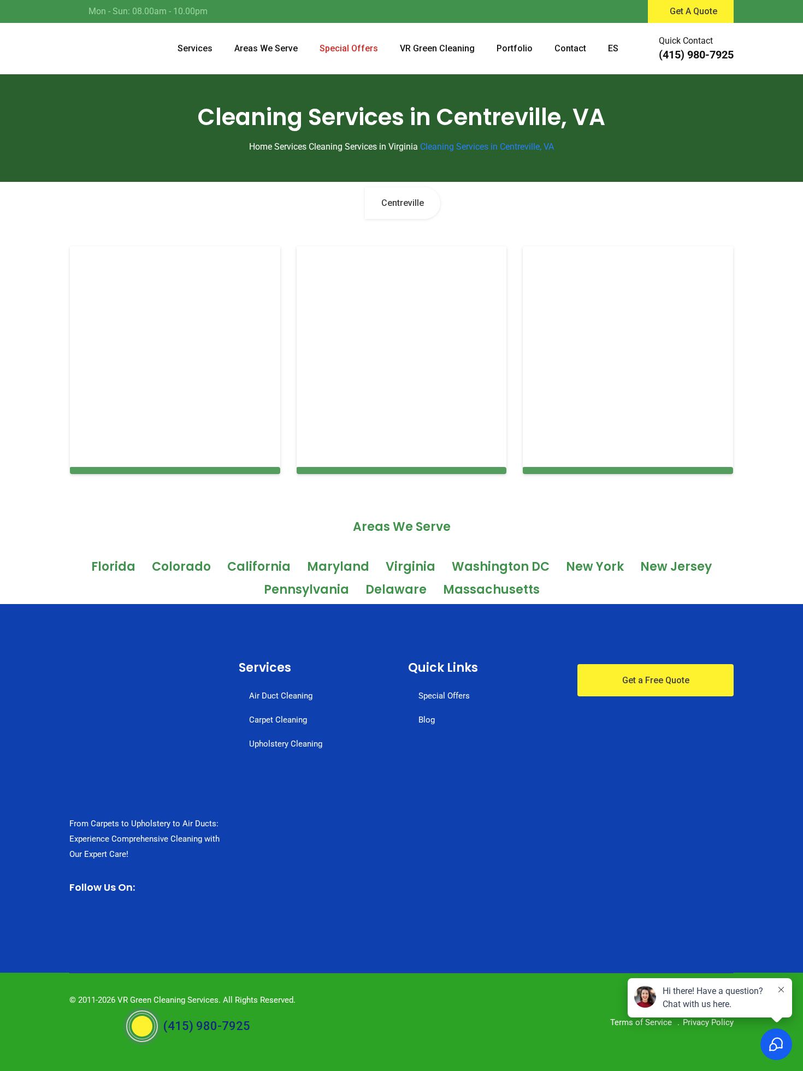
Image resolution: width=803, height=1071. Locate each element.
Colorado (181, 566)
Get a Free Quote (655, 680)
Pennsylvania (306, 589)
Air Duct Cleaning (280, 696)
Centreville (402, 203)
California (259, 566)
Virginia (410, 566)
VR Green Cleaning (437, 48)
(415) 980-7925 (696, 54)
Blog (426, 720)
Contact (570, 48)
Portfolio (515, 48)
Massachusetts (491, 589)
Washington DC (501, 566)
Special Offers (349, 48)
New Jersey (676, 566)
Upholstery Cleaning (285, 744)
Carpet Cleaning (278, 720)
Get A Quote (693, 11)
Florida (113, 566)
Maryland (338, 566)
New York (595, 566)
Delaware (396, 589)
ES (613, 48)
